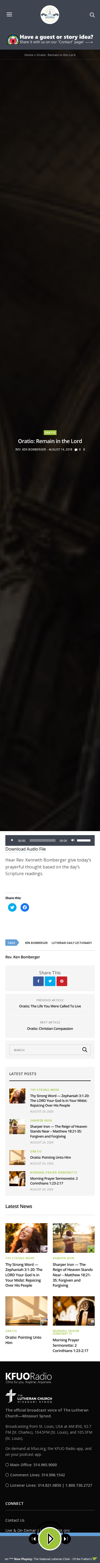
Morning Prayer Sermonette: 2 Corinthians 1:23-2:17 (54, 1181)
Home (29, 55)
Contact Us (15, 1520)
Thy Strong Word (44, 1089)
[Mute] (72, 840)
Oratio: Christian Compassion (50, 1028)
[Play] (12, 840)
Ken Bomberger (36, 943)
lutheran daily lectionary (72, 943)
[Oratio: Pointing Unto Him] (17, 1157)
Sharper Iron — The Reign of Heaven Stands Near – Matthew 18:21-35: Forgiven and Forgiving (58, 1131)
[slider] (84, 840)
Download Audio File (25, 849)
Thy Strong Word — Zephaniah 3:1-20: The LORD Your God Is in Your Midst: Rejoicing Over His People (59, 1100)
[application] (50, 840)
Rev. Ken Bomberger (30, 449)
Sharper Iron (41, 1120)
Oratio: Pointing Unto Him (50, 1157)
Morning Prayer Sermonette (53, 1172)
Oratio (50, 432)
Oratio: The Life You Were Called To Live (50, 1006)
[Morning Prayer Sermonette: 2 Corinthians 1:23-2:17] (17, 1178)
